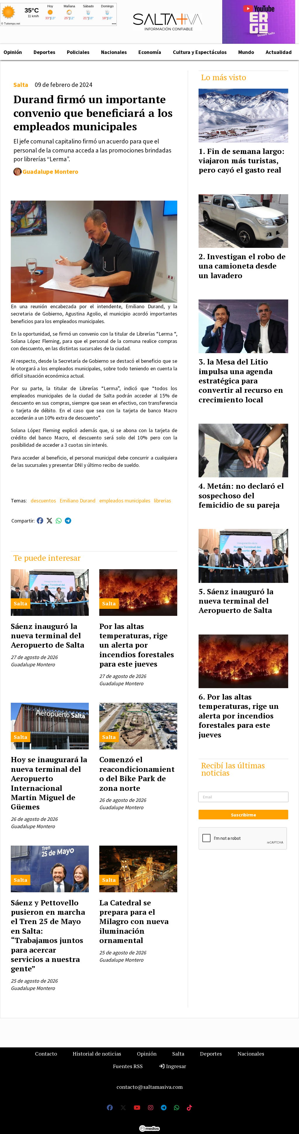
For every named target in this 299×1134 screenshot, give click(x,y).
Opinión (147, 1053)
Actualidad (279, 52)
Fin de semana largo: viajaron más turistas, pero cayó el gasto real (241, 160)
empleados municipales (124, 500)
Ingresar (175, 1066)
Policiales (78, 52)
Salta (20, 85)
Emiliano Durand (77, 500)
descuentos (43, 500)
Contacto (46, 1053)
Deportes (44, 52)
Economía (149, 52)
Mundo (246, 52)
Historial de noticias (97, 1053)
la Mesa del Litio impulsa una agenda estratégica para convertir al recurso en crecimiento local (241, 380)
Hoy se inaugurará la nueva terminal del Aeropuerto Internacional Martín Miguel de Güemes (49, 782)
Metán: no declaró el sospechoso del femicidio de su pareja (241, 495)
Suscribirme (243, 815)
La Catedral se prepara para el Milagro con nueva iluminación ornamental (133, 921)
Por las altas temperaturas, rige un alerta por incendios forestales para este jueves (136, 645)
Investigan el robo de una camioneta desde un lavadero (242, 265)
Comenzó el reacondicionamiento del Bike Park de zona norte (137, 773)
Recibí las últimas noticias (233, 769)
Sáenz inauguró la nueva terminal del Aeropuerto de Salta (47, 635)
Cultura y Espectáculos (200, 52)
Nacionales (114, 52)
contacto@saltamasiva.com (150, 1086)
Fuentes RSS (128, 1066)
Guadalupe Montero (50, 171)
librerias (162, 500)
